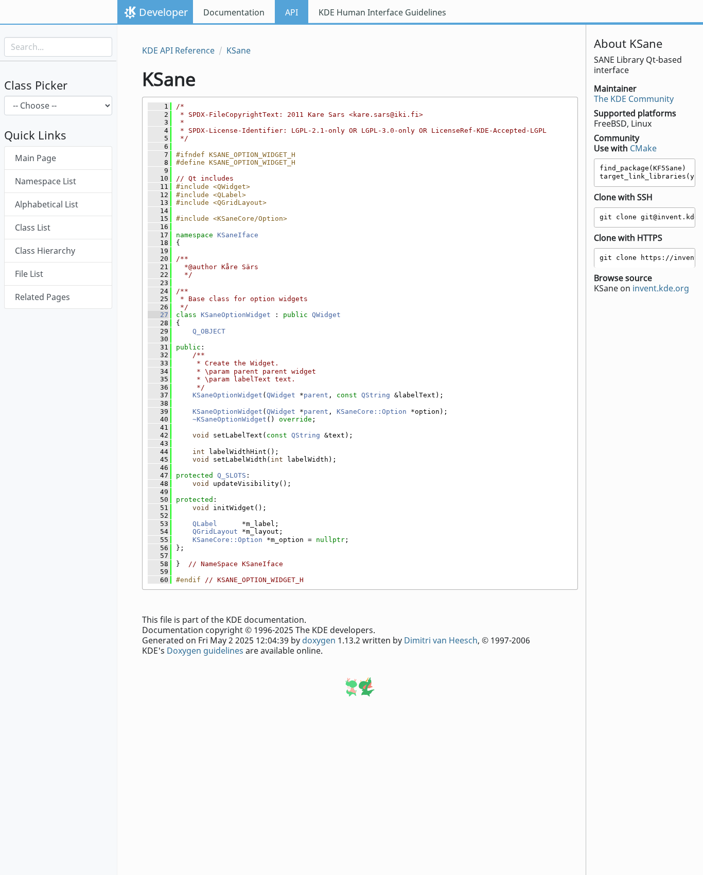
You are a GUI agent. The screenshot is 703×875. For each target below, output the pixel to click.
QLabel (204, 524)
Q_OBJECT (208, 331)
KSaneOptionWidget (236, 315)
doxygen (319, 640)
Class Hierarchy (45, 251)
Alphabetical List (46, 205)
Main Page (35, 158)
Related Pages (42, 297)
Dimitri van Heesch (441, 640)
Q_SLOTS (231, 475)
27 (158, 315)
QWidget (326, 315)
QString (375, 395)
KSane (238, 50)
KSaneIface (237, 235)
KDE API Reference (178, 50)
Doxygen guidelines (205, 650)
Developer (163, 12)
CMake (643, 148)
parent (316, 395)
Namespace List (45, 181)
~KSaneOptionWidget (229, 419)
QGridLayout (215, 531)
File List (29, 274)
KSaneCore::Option (372, 411)
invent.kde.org (660, 288)
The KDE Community (634, 98)
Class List (32, 228)
